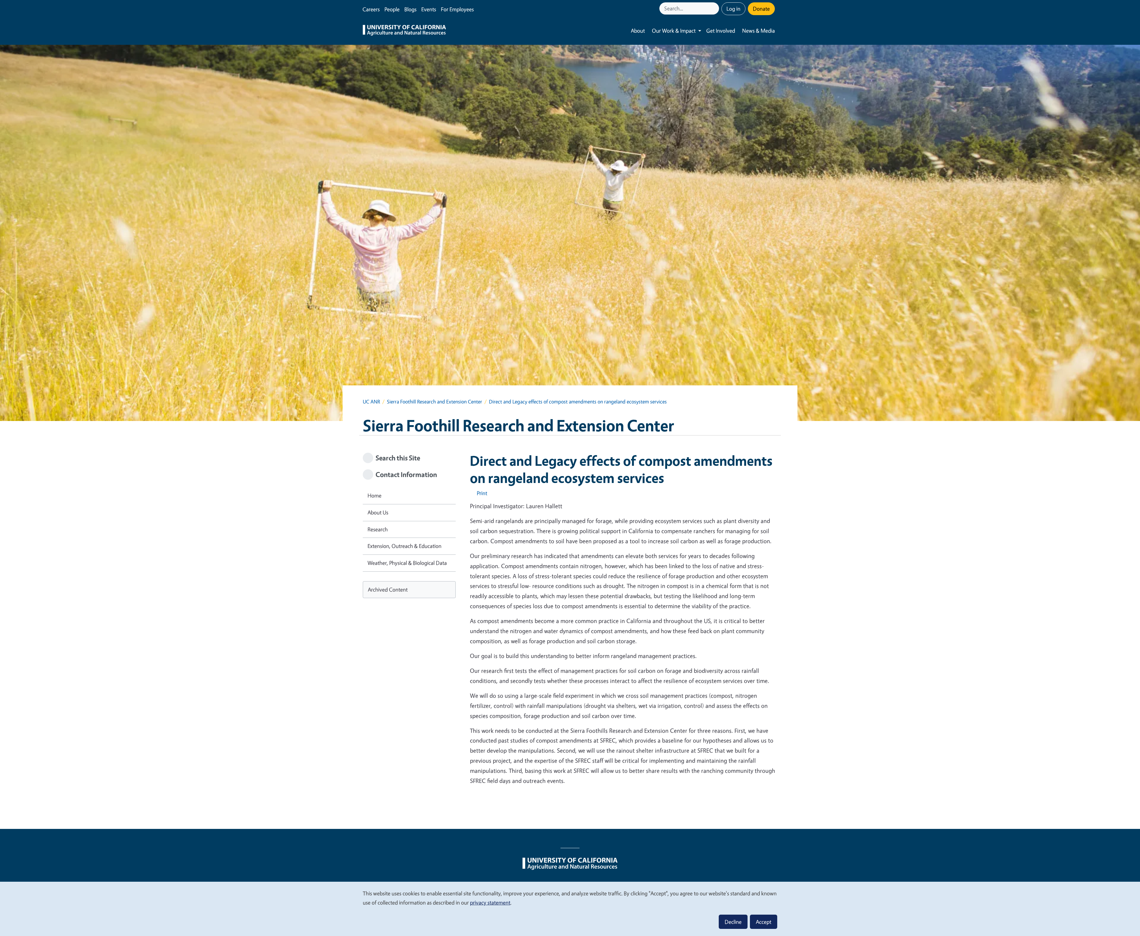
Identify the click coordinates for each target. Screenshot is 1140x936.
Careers (371, 9)
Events (428, 9)
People (392, 9)
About (638, 30)
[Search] (715, 8)
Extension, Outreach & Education (404, 545)
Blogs (410, 9)
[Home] (404, 31)
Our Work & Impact (674, 30)
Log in (733, 8)
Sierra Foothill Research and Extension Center (434, 401)
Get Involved (720, 30)
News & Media (758, 30)
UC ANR (371, 401)
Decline (733, 921)
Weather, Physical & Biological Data (407, 562)
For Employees (457, 9)
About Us (378, 512)
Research (378, 529)
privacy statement (490, 902)
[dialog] (570, 908)
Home (374, 495)
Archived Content (388, 589)
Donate (761, 8)
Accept (763, 921)
